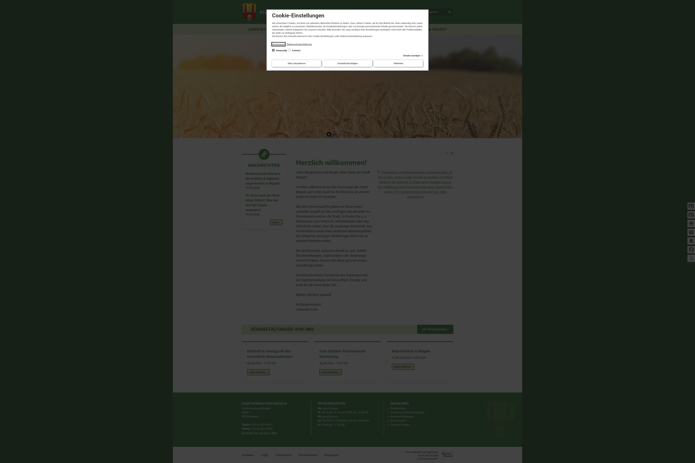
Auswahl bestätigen (347, 63)
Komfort (296, 50)
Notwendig (281, 50)
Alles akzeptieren (297, 63)
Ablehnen (398, 63)
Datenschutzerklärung (299, 44)
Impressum (278, 44)
